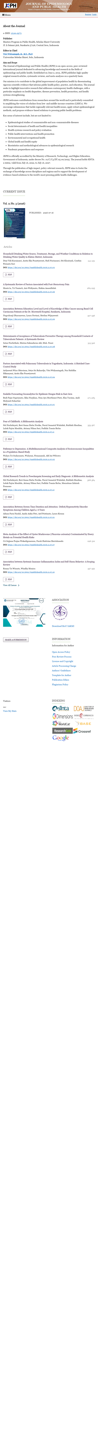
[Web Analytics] (4, 707)
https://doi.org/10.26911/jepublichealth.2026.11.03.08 (31, 346)
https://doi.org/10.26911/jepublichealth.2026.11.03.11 (31, 432)
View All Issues (9, 585)
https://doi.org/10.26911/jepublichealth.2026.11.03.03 (31, 267)
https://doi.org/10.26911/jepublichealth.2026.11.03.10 (31, 572)
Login (94, 14)
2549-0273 (16, 33)
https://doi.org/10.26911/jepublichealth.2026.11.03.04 (31, 377)
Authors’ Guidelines (61, 670)
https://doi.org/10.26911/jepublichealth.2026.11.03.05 (31, 404)
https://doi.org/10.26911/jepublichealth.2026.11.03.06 (31, 292)
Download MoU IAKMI (63, 626)
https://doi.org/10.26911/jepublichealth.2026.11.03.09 (31, 319)
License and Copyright (62, 661)
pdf (9, 274)
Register (88, 14)
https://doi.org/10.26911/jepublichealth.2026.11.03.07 (31, 545)
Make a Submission (16, 640)
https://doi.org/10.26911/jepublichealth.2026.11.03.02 (31, 459)
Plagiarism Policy (60, 684)
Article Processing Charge (64, 666)
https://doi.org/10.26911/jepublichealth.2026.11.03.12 (31, 490)
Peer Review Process (61, 656)
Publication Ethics (60, 680)
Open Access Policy (61, 652)
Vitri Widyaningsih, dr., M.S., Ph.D (18, 54)
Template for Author (61, 675)
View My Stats (9, 711)
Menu (7, 15)
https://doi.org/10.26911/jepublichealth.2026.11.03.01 (31, 517)
